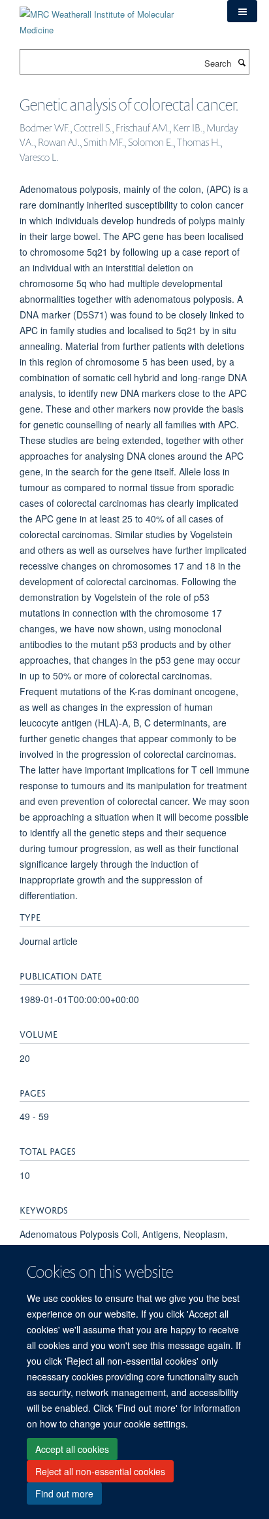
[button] (242, 11)
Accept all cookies (72, 1449)
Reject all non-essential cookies (100, 1471)
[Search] (241, 62)
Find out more (64, 1493)
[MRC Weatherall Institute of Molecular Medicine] (114, 17)
